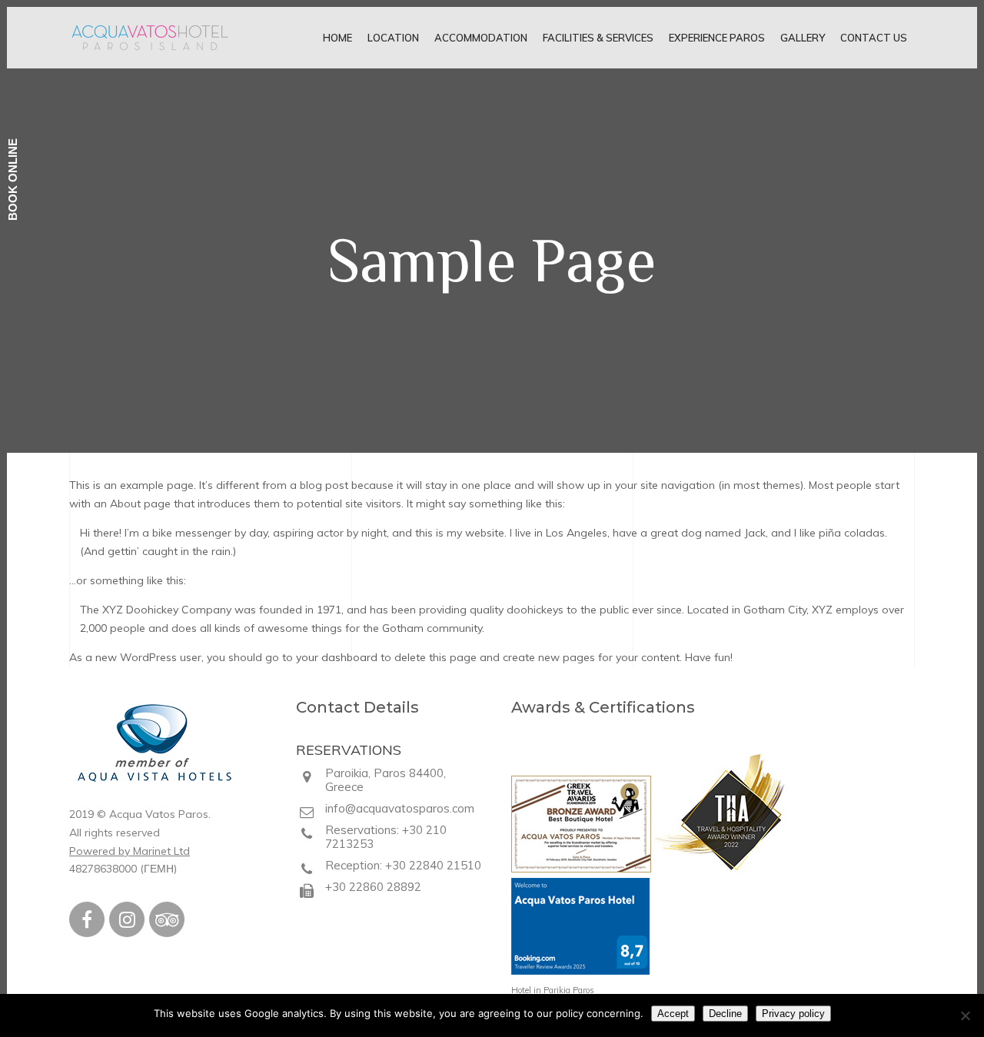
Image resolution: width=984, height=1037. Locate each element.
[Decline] (964, 1015)
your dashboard (336, 657)
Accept (673, 1013)
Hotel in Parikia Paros (552, 990)
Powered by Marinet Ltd (129, 851)
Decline (725, 1013)
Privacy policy (793, 1013)
